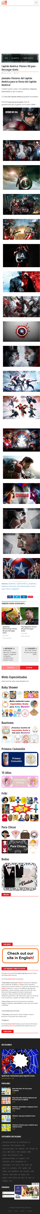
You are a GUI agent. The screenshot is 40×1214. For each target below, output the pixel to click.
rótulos (5, 1171)
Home (10, 1211)
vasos (22, 1178)
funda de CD (15, 1155)
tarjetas (23, 1174)
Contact (29, 1211)
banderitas (18, 1145)
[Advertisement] (20, 31)
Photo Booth (23, 1142)
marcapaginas (7, 1165)
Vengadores (15, 58)
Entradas (7, 1193)
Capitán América (22, 584)
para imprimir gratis (23, 586)
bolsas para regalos (8, 1149)
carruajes (32, 1149)
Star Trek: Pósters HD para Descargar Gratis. (30, 652)
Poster (33, 586)
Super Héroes (6, 589)
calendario (21, 1149)
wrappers (5, 1181)
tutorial (15, 1178)
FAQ (16, 1211)
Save (31, 597)
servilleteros (15, 1171)
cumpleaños (32, 584)
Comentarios (8, 1196)
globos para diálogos (9, 1158)
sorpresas (26, 1171)
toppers (5, 1178)
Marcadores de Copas (9, 1142)
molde (27, 1165)
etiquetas (5, 586)
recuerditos (13, 1168)
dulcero (13, 1152)
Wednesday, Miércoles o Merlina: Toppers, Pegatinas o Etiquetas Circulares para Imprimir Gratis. (10, 655)
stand (15, 1174)
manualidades (19, 1161)
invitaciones (12, 586)
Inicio (6, 58)
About (22, 1211)
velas (29, 1178)
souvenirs (5, 1174)
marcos (18, 1165)
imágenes (22, 1158)
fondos (5, 1155)
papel (4, 1168)
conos (4, 1152)
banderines (12, 584)
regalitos (24, 1168)
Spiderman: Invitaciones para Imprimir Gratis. (18, 1076)
